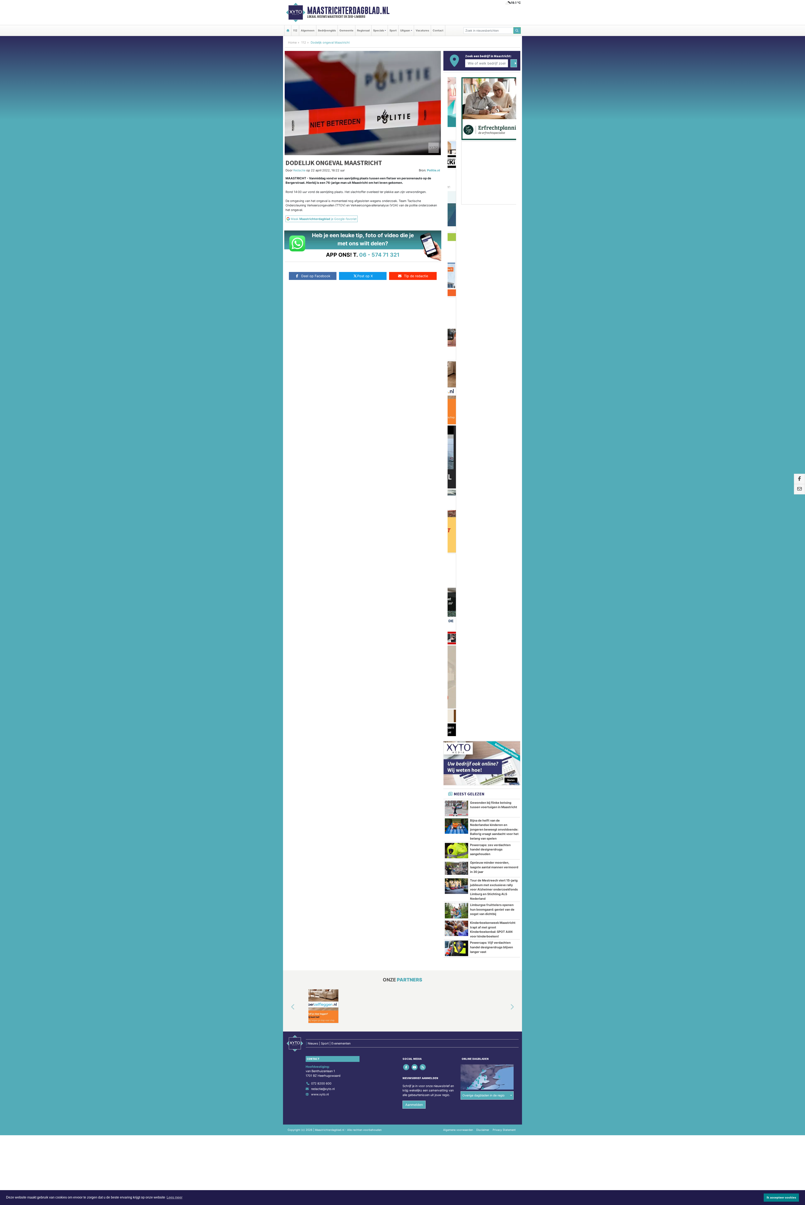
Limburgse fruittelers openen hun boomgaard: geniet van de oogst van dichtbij (492, 465)
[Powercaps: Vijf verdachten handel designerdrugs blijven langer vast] (456, 504)
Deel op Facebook (315, 276)
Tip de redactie (416, 276)
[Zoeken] (517, 30)
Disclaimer (482, 685)
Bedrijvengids (327, 30)
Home (292, 42)
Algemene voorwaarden (458, 685)
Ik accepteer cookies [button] (781, 1197)
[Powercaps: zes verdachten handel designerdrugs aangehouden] (456, 406)
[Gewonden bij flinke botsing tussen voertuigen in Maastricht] (456, 364)
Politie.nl (433, 170)
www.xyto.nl (320, 650)
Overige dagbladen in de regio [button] (483, 651)
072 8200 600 (321, 639)
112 (295, 30)
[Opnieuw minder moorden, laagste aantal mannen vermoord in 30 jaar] (456, 424)
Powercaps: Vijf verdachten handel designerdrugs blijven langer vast (491, 503)
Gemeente (346, 30)
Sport (393, 30)
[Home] (287, 30)
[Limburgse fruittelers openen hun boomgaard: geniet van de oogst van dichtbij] (456, 466)
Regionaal (363, 30)
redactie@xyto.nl (323, 644)
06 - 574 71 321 (379, 254)
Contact (438, 30)
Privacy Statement (504, 685)
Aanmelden (414, 660)
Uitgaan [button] (405, 30)
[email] (799, 489)
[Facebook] (406, 623)
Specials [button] (378, 30)
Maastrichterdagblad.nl (348, 10)
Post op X (365, 276)
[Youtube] (415, 623)
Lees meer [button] (174, 1197)
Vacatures (422, 30)
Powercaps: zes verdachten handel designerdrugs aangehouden (490, 405)
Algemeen (307, 30)
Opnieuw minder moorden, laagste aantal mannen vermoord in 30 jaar (494, 423)
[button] (288, 563)
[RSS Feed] (423, 623)
